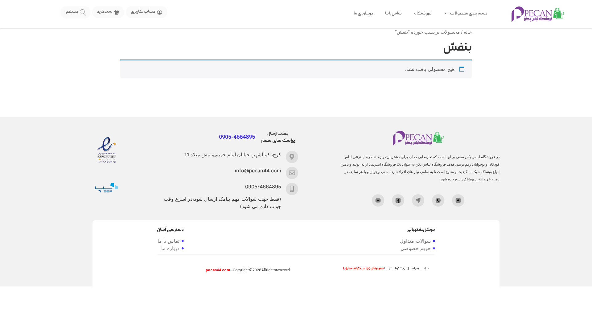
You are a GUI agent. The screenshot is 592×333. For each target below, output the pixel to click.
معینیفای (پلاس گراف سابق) (363, 268)
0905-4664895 (263, 186)
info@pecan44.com (258, 170)
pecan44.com (218, 270)
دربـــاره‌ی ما (363, 13)
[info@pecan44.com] (292, 173)
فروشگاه (423, 13)
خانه (468, 32)
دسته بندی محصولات (468, 13)
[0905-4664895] (292, 189)
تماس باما (393, 13)
